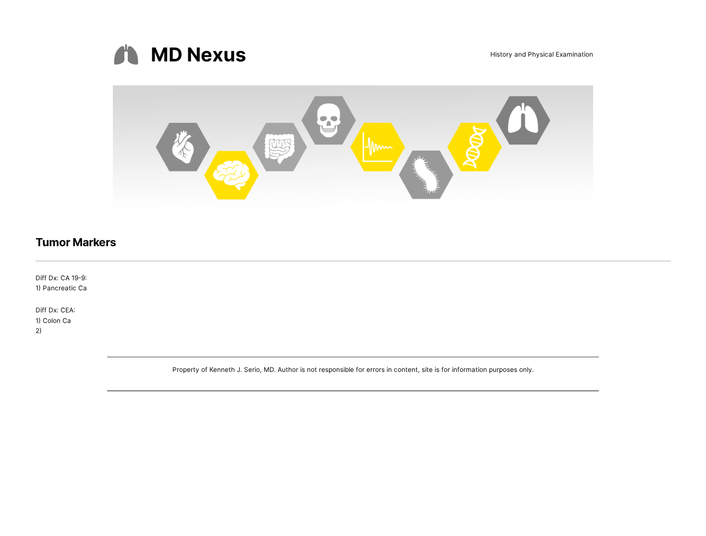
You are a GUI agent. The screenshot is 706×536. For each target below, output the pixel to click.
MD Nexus (198, 54)
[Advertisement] (353, 465)
